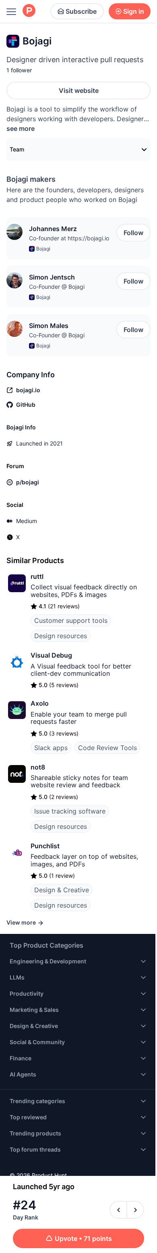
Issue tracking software (69, 811)
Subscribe (81, 11)
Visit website (79, 90)
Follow (133, 233)
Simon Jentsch (52, 277)
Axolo (40, 703)
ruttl (37, 576)
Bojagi (43, 249)
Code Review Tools (107, 748)
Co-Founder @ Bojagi (57, 286)
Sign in (133, 11)
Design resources (60, 636)
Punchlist (45, 846)
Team (17, 149)
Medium (26, 520)
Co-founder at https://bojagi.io (69, 238)
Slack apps (51, 748)
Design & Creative (61, 890)
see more (20, 128)
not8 (38, 767)
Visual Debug (51, 655)
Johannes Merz (53, 229)
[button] (14, 232)
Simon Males (48, 326)
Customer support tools (70, 620)
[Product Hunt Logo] (29, 11)
